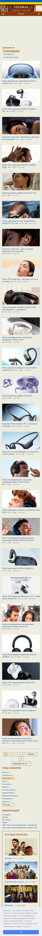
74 (25, 454)
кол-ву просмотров (10, 57)
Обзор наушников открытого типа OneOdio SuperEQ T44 (19, 369)
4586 (10, 111)
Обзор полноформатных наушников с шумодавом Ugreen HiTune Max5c (17, 481)
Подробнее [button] (26, 926)
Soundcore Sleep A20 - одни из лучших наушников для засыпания (17, 250)
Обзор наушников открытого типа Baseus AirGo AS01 (21, 511)
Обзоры (21, 14)
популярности (8, 54)
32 (11, 571)
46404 (6, 484)
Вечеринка (9, 905)
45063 (11, 512)
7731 (11, 167)
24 (11, 254)
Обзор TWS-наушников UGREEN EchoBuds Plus (19, 110)
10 (22, 370)
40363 (6, 398)
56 (35, 882)
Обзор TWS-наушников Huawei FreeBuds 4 (19, 710)
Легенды (8, 858)
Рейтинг (5, 817)
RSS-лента (6, 820)
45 (11, 484)
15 (11, 312)
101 (24, 905)
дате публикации (12, 51)
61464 (14, 657)
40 (21, 426)
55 (16, 512)
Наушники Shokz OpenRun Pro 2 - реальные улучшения (19, 425)
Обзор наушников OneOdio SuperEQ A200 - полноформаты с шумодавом (19, 308)
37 (11, 342)
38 (20, 282)
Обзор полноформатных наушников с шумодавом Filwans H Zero (17, 338)
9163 (18, 139)
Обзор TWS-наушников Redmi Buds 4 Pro (18, 682)
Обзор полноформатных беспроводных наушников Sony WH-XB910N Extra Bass (18, 539)
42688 (16, 426)
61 (27, 599)
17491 (15, 282)
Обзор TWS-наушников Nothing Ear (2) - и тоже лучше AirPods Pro (21, 597)
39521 (6, 571)
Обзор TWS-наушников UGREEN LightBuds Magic (19, 166)
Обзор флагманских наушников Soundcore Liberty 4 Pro (19, 82)
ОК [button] (21, 932)
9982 (22, 223)
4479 (16, 83)
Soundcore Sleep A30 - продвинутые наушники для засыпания (20, 138)
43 (23, 139)
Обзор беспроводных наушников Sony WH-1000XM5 (19, 655)
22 (15, 111)
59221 (10, 743)
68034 (6, 685)
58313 (21, 599)
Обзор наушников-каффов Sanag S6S (17, 396)
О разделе (6, 814)
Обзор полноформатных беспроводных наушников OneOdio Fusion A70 (18, 625)
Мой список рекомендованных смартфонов (19, 825)
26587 (17, 370)
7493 (5, 195)
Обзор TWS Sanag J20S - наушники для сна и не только (20, 280)
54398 (6, 629)
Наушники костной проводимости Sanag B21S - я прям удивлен (21, 453)
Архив (4, 822)
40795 (6, 543)
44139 (19, 454)
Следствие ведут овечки (14, 882)
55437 (6, 312)
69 (11, 398)
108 (20, 657)
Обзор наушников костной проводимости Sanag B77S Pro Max (18, 222)
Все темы (7, 805)
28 (16, 167)
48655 (6, 713)
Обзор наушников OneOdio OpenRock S (18, 568)
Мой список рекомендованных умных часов (19, 827)
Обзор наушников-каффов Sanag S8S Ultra (19, 193)
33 (22, 83)
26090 (6, 254)
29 (27, 223)
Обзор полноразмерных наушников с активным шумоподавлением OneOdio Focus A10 (20, 740)
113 (15, 743)
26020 (6, 342)
